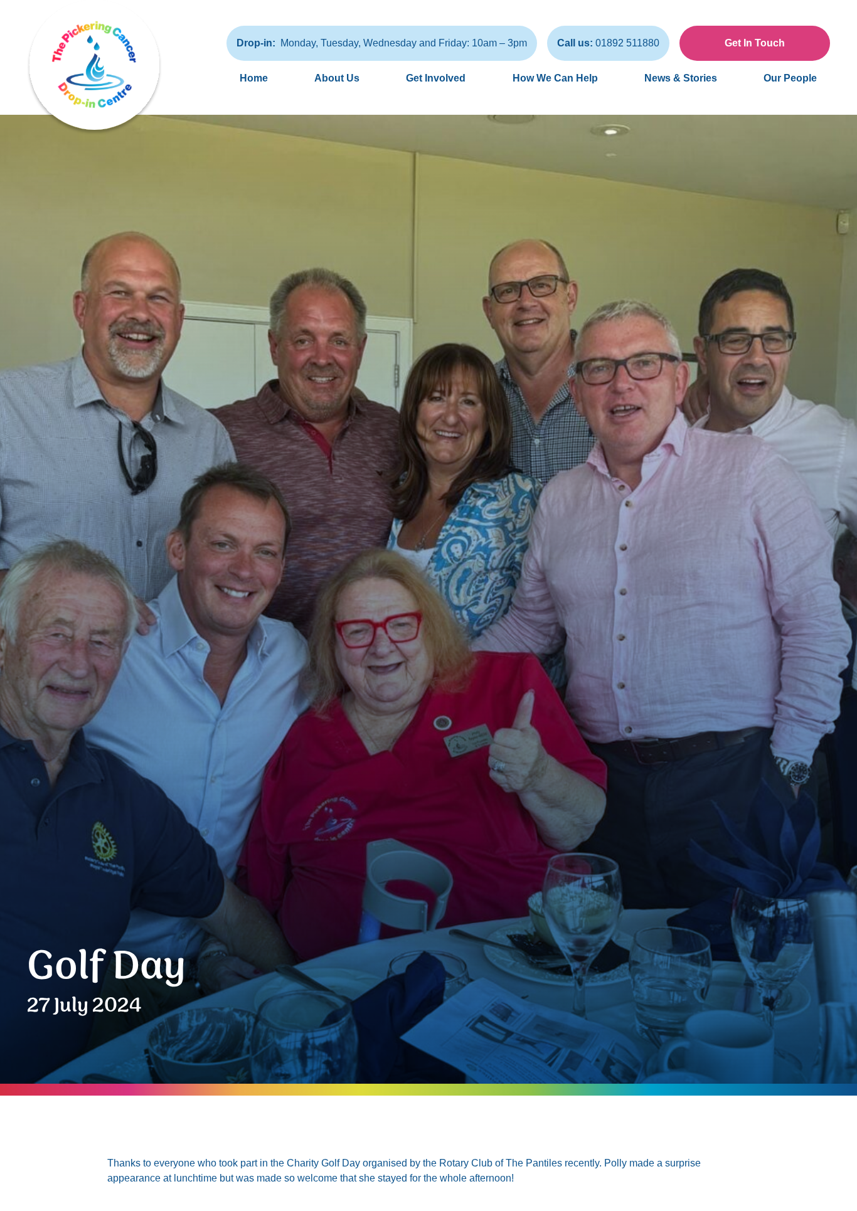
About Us (336, 78)
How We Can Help (555, 78)
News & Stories (680, 78)
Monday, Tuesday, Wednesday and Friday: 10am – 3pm (382, 43)
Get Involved (436, 78)
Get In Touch (755, 43)
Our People (790, 78)
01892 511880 (608, 43)
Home (254, 78)
